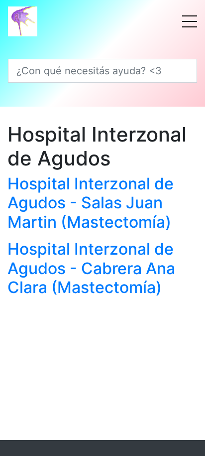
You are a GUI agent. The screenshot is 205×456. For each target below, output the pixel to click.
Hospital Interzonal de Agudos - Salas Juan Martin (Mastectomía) (90, 203)
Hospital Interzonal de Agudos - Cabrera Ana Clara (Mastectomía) (91, 268)
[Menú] (189, 21)
